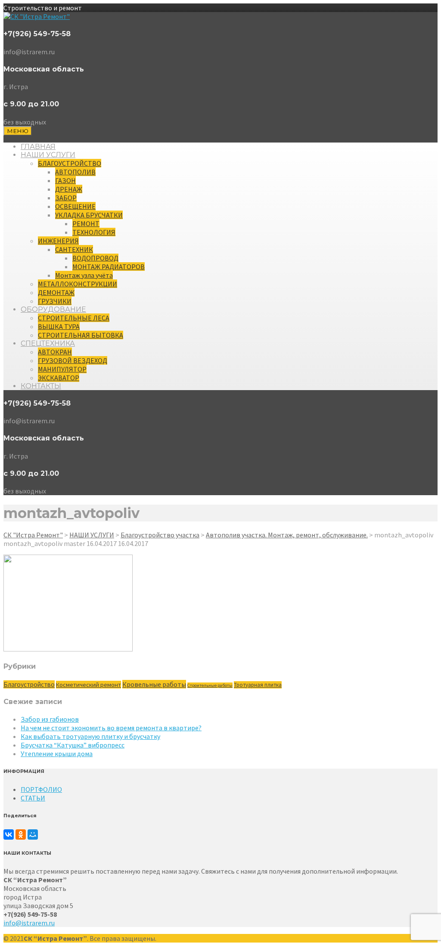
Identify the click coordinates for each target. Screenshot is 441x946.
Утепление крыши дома (57, 753)
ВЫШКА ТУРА (59, 326)
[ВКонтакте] (8, 834)
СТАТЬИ (33, 798)
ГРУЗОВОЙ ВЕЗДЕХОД (72, 360)
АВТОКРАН (55, 351)
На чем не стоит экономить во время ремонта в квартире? (111, 727)
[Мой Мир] (33, 834)
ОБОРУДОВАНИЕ (53, 309)
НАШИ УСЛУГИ (48, 155)
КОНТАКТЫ (41, 386)
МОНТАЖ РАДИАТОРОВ (108, 266)
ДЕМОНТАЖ (56, 292)
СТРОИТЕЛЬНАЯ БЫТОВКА (80, 335)
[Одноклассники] (21, 834)
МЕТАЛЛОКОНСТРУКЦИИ (77, 283)
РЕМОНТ (85, 223)
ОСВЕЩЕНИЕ (75, 206)
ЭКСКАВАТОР (58, 377)
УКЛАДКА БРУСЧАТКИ (89, 215)
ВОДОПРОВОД (95, 258)
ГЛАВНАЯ (38, 147)
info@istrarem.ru (29, 922)
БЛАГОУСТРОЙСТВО (69, 163)
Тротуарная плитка (258, 685)
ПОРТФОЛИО (41, 789)
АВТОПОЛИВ (75, 171)
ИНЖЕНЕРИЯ (58, 240)
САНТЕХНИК (74, 249)
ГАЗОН (65, 180)
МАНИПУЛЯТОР (62, 369)
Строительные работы (210, 685)
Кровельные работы (154, 684)
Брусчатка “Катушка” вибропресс (72, 745)
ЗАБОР (66, 197)
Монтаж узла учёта (84, 275)
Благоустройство (29, 684)
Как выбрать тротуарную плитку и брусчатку (90, 736)
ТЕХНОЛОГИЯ (93, 232)
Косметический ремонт (88, 685)
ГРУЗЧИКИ (54, 301)
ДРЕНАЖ (68, 189)
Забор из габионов (50, 719)
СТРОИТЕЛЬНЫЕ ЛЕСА (73, 317)
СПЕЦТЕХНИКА (48, 343)
